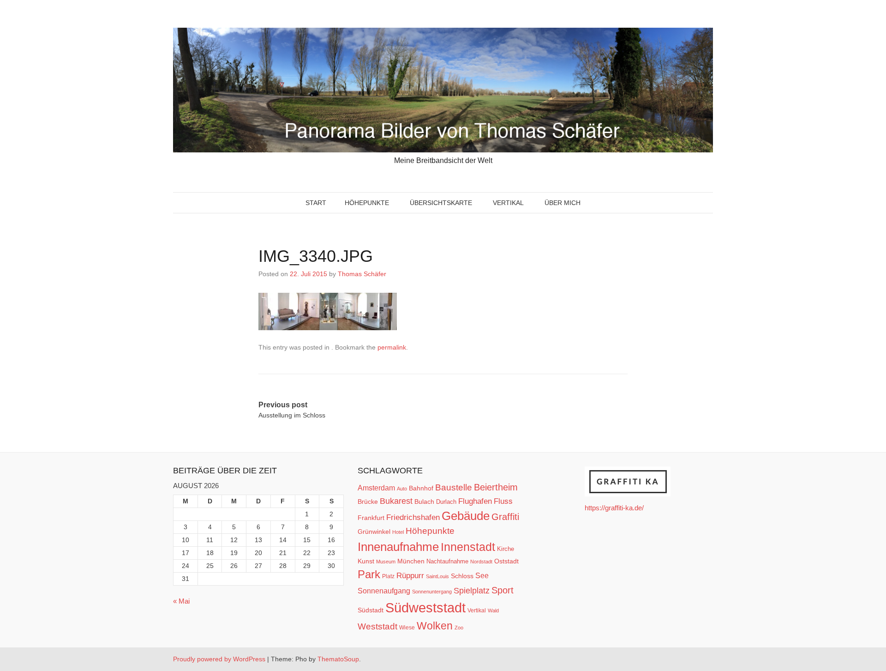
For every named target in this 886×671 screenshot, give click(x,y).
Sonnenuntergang (432, 591)
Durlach (446, 501)
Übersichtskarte (441, 202)
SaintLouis (437, 576)
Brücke (368, 501)
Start (315, 202)
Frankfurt (371, 517)
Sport (502, 590)
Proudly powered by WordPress (219, 659)
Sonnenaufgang (384, 590)
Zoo (459, 627)
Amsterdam (376, 488)
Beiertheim (496, 487)
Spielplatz (472, 590)
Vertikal (508, 202)
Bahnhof (421, 488)
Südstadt (370, 610)
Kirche (505, 548)
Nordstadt (481, 561)
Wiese (407, 627)
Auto (402, 488)
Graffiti (505, 517)
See (482, 575)
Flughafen (475, 501)
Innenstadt (468, 546)
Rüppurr (410, 575)
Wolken (435, 626)
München (411, 561)
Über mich (563, 202)
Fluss (503, 501)
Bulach (424, 501)
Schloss (462, 576)
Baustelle (453, 487)
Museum (385, 561)
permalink (391, 347)
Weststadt (377, 626)
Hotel (398, 532)
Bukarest (396, 501)
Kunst (366, 561)
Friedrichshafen (413, 517)
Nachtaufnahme (447, 561)
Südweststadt (425, 607)
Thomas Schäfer (362, 274)
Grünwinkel (374, 531)
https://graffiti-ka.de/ (614, 508)
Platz (388, 576)
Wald (493, 610)
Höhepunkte (367, 202)
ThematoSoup (338, 659)
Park (369, 574)
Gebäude (466, 515)
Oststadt (506, 561)
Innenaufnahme (398, 546)
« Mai (181, 601)
